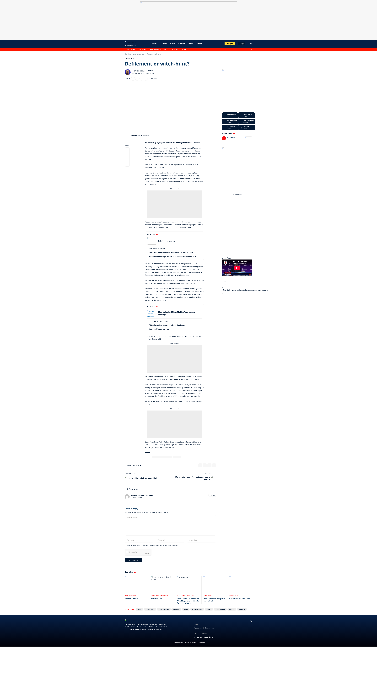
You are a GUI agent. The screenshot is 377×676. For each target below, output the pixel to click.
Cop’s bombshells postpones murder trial (214, 600)
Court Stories (142, 49)
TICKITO (184, 49)
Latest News (130, 58)
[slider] (245, 290)
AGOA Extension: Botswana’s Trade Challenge (167, 325)
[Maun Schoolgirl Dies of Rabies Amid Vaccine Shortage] (152, 313)
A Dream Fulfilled (131, 599)
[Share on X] (133, 79)
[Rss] (251, 49)
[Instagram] (247, 49)
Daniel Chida (139, 71)
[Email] (137, 79)
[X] (243, 49)
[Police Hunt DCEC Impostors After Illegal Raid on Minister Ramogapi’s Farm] (188, 585)
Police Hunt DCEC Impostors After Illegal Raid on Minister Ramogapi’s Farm (188, 601)
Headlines (177, 457)
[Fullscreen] (222, 293)
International (174, 49)
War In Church (156, 599)
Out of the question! (157, 249)
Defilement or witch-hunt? (162, 457)
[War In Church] (162, 585)
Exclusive (132, 596)
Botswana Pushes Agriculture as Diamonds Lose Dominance (172, 256)
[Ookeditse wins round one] (240, 585)
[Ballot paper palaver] (152, 241)
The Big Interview (154, 49)
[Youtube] (246, 121)
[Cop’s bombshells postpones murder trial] (214, 585)
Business (176, 609)
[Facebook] (241, 49)
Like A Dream (231, 137)
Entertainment (164, 609)
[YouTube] (245, 49)
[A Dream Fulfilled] (136, 585)
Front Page (155, 596)
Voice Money (131, 49)
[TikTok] (249, 49)
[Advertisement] (174, 204)
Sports (209, 609)
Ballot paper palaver (166, 241)
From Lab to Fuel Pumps (158, 321)
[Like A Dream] (248, 139)
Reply (213, 495)
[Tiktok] (230, 127)
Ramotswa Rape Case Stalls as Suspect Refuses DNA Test (171, 253)
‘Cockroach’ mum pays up (159, 329)
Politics (231, 609)
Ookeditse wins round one (239, 599)
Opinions (164, 49)
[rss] (246, 127)
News (126, 596)
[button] (247, 44)
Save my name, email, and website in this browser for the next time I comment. (152, 545)
